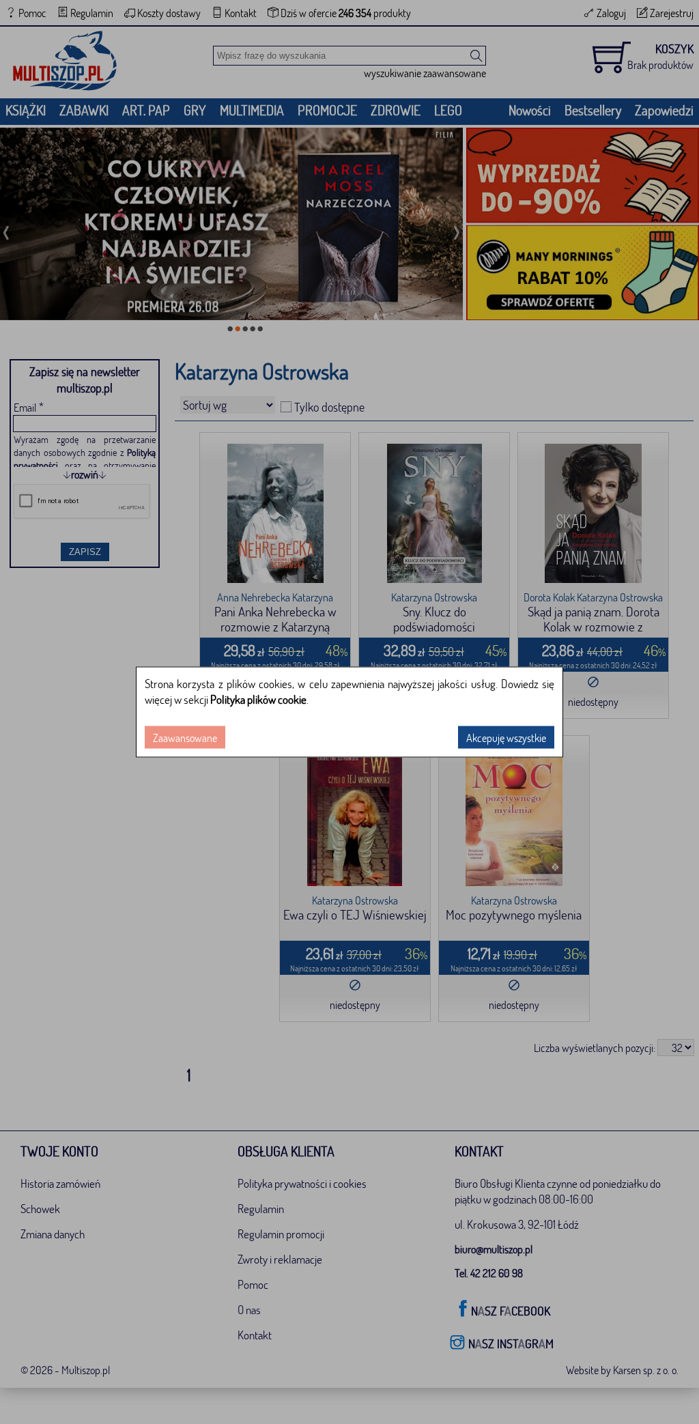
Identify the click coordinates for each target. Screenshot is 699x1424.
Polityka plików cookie (258, 699)
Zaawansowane (185, 737)
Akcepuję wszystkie (506, 737)
